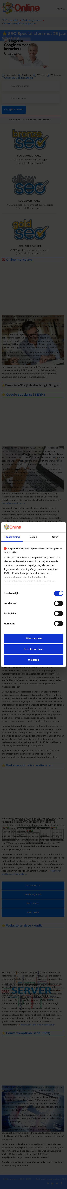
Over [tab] (55, 536)
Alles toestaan (34, 638)
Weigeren (33, 659)
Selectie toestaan (33, 649)
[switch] (58, 603)
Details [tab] (34, 536)
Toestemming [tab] (12, 536)
